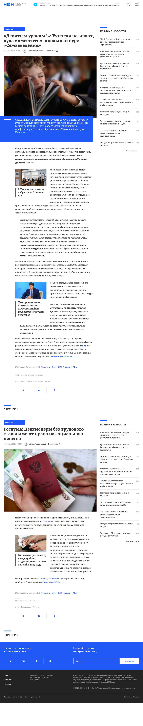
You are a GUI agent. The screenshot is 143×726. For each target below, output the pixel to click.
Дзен (54, 367)
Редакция (7, 675)
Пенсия (36, 607)
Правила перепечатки (13, 697)
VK (59, 367)
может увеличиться (49, 578)
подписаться (129, 661)
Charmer (136, 697)
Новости (45, 367)
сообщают (47, 521)
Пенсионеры (26, 607)
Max (75, 367)
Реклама (7, 684)
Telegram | (67, 367)
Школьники (38, 381)
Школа (47, 381)
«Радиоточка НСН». (51, 582)
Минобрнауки (26, 381)
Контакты (8, 680)
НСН (83, 345)
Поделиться (51, 51)
